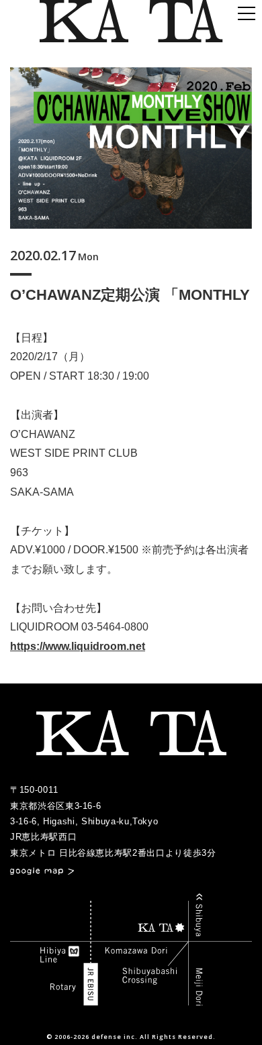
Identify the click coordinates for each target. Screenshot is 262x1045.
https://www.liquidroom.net (77, 646)
